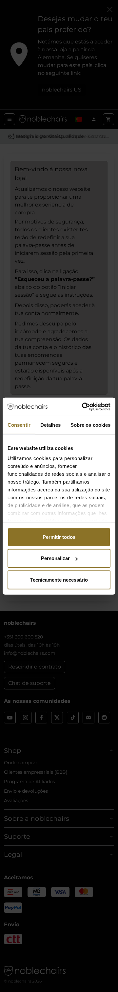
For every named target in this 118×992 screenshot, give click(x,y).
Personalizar (55, 558)
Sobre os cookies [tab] (90, 424)
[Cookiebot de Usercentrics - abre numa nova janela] (83, 407)
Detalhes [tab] (50, 424)
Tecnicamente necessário (59, 579)
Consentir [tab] (19, 424)
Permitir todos (59, 536)
